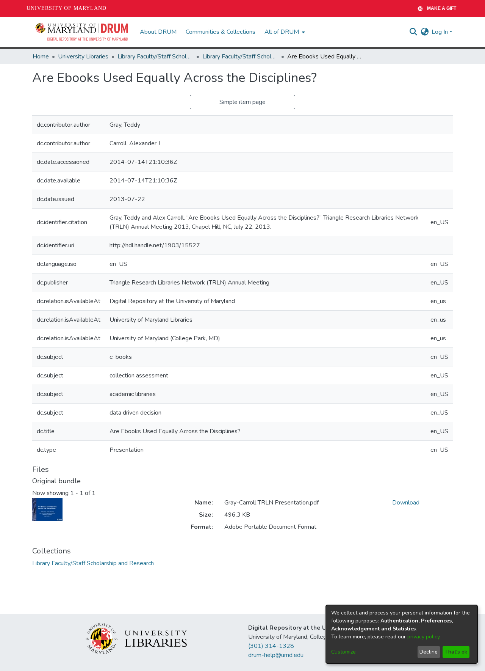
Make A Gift (441, 8)
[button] (82, 32)
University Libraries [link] (83, 56)
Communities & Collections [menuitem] (220, 32)
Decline (428, 651)
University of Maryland (66, 8)
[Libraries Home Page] (136, 638)
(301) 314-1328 (271, 646)
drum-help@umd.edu (276, 655)
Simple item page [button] (242, 102)
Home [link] (41, 56)
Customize (343, 651)
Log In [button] (440, 32)
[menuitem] (284, 32)
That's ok (455, 651)
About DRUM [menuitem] (158, 32)
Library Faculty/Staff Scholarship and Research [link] (155, 56)
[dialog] (401, 634)
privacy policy (423, 636)
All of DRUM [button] (281, 32)
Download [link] (405, 502)
